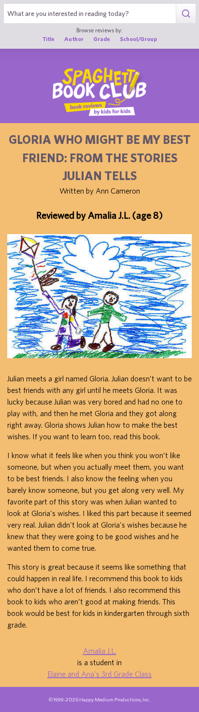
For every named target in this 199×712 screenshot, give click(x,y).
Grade (101, 38)
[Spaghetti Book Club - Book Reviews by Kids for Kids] (99, 92)
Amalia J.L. (99, 650)
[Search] (186, 13)
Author (74, 38)
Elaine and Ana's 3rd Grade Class (99, 674)
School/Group (138, 38)
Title (49, 38)
